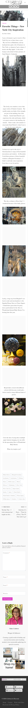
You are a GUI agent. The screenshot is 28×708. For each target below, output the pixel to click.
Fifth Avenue (11, 481)
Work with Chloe (19, 702)
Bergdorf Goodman (16, 474)
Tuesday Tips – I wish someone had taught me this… (7, 510)
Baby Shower (6, 474)
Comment (6, 553)
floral (18, 481)
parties (5, 492)
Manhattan (11, 485)
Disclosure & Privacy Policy (11, 705)
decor (4, 481)
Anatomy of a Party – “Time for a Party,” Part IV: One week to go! (21, 512)
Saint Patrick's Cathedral (9, 495)
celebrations (14, 478)
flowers (5, 485)
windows (14, 499)
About (4, 702)
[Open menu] (25, 2)
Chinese (21, 478)
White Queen (6, 499)
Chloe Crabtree (7, 33)
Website (5, 593)
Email (5, 585)
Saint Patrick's (17, 492)
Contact (10, 702)
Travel (4, 23)
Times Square (20, 495)
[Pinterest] (15, 7)
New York (19, 485)
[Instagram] (13, 7)
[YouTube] (18, 7)
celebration (6, 478)
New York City (7, 488)
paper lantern (16, 488)
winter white (22, 499)
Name (5, 577)
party (10, 492)
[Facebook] (10, 7)
